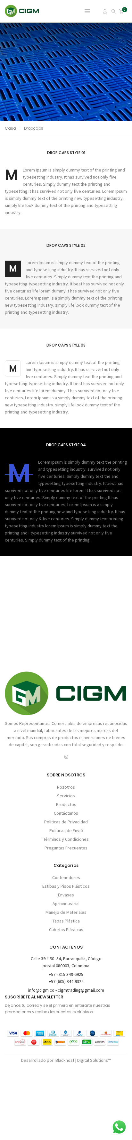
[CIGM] (22, 14)
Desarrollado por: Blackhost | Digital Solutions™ (66, 1060)
